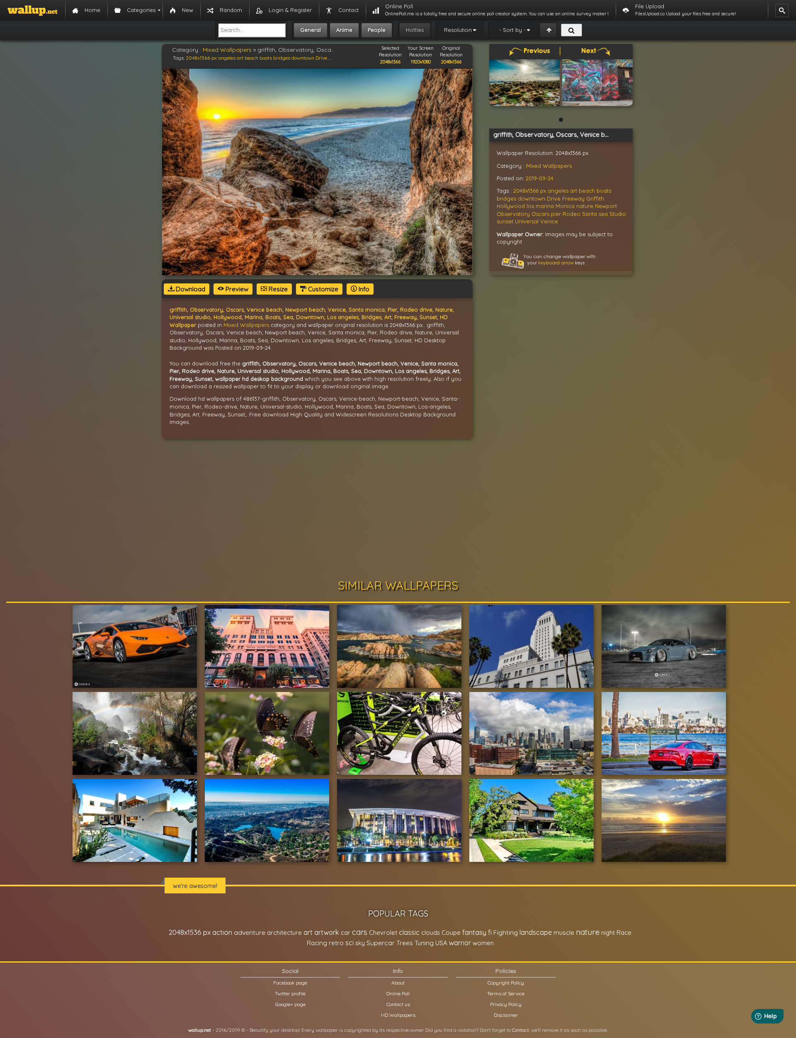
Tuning (424, 943)
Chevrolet (383, 932)
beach (251, 58)
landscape (535, 932)
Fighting (505, 932)
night (608, 932)
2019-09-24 (539, 178)
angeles (226, 58)
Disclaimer (506, 1015)
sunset (505, 221)
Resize (277, 289)
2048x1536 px (190, 932)
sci (349, 943)
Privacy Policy (506, 1004)
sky (360, 943)
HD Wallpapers (398, 1015)
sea (603, 214)
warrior (460, 943)
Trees (404, 943)
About (398, 983)
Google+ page (290, 1004)
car (345, 932)
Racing (317, 943)
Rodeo (571, 214)
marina (545, 206)
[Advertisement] (398, 509)
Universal (527, 221)
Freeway (573, 198)
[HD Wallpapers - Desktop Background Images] (32, 10)
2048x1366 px (201, 58)
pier (556, 214)
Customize (322, 289)
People (377, 30)
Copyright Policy (506, 983)
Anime (344, 30)
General (310, 30)
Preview (236, 289)
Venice (549, 221)
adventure (249, 932)
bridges (281, 58)
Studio (617, 214)
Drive (321, 58)
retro (336, 943)
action (222, 932)
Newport (606, 206)
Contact (520, 1030)
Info (363, 289)
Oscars (540, 214)
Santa (589, 214)
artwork (326, 932)
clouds (430, 932)
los (530, 206)
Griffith (595, 198)
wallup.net (199, 1030)
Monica (565, 206)
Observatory (513, 214)
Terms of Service (505, 993)
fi (490, 932)
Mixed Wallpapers (227, 49)
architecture (284, 932)
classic (409, 932)
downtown (302, 58)
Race (623, 932)
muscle (563, 932)
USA (441, 943)
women (483, 943)
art (240, 58)
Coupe (451, 932)
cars (359, 932)
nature (584, 206)
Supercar (380, 943)
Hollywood (511, 206)
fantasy (474, 932)
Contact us (398, 1004)
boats (266, 58)
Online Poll (398, 993)
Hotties (415, 30)
